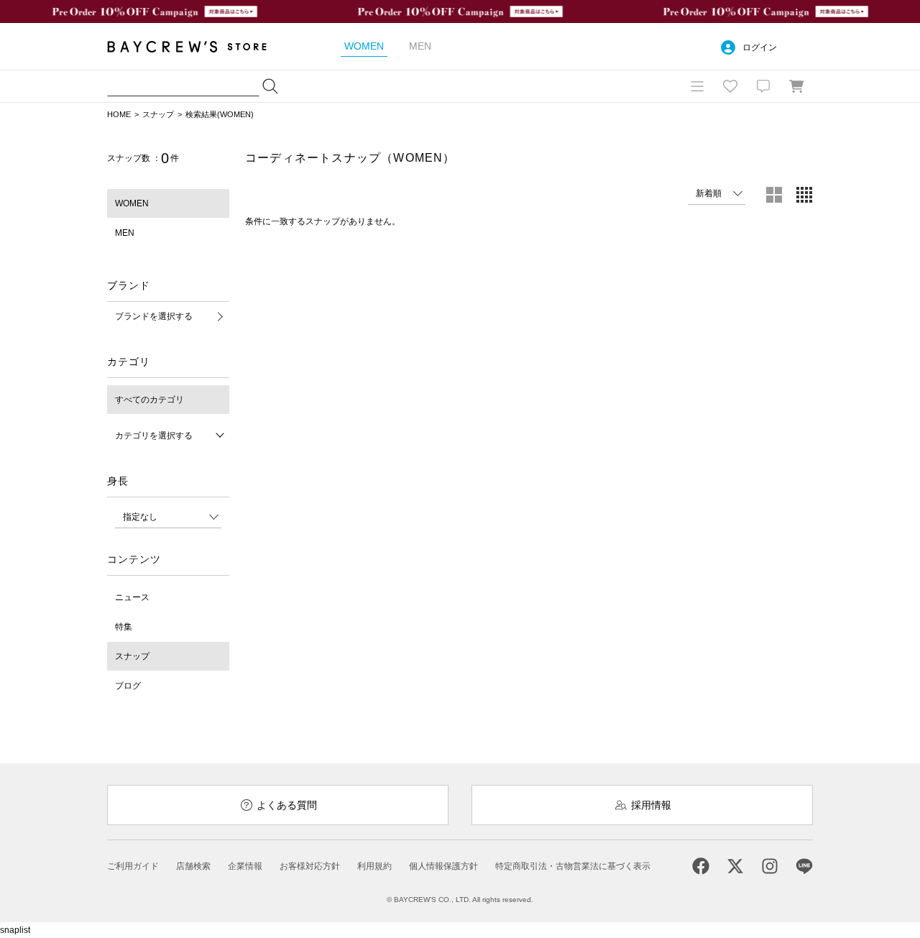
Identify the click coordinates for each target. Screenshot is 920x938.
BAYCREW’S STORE (197, 46)
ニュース (132, 597)
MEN (124, 233)
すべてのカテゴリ (149, 400)
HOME (119, 114)
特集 (123, 627)
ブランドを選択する (154, 316)
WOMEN (132, 203)
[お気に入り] (730, 86)
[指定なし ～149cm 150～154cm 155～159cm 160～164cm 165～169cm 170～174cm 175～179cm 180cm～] (168, 516)
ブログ (128, 686)
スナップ (158, 114)
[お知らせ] (763, 86)
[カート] (796, 86)
